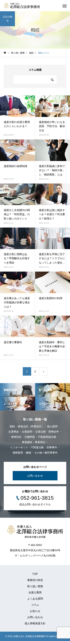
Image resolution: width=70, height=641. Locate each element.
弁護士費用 (35, 592)
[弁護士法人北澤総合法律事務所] (22, 5)
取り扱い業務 (35, 586)
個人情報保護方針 (35, 623)
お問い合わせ (35, 475)
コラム (35, 604)
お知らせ (35, 611)
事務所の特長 (35, 580)
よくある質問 (35, 598)
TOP (35, 573)
